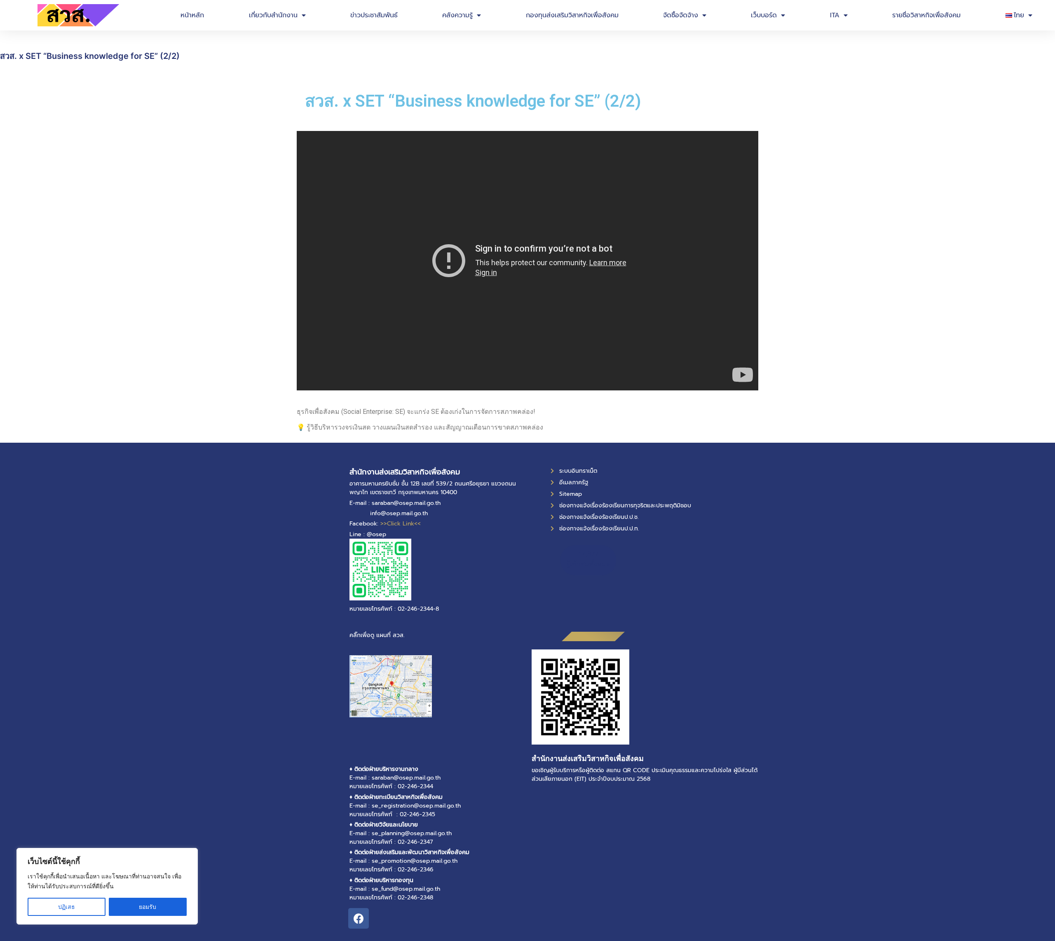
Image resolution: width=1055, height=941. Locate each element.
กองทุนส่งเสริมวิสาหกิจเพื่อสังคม (572, 15)
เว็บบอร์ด (764, 15)
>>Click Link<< (400, 523)
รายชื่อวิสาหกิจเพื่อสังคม (926, 15)
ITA (834, 15)
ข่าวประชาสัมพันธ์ (374, 15)
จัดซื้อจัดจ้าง (680, 15)
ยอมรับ (147, 906)
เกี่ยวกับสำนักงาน (273, 15)
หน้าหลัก (192, 15)
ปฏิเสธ (66, 906)
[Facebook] (358, 918)
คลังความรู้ (457, 15)
